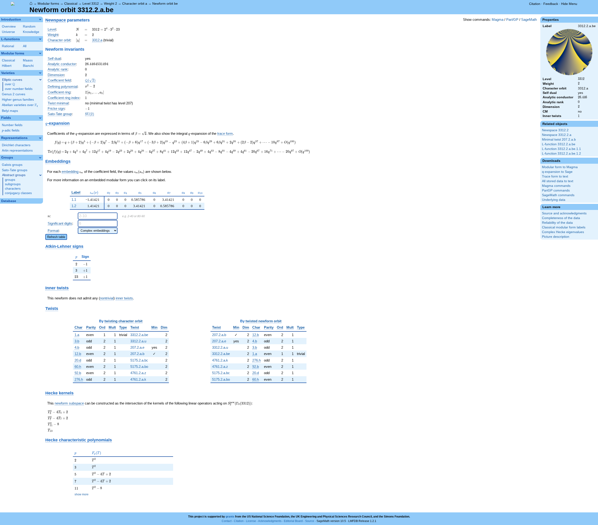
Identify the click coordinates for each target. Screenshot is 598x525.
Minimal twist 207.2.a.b (559, 139)
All (24, 46)
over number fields (18, 89)
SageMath (529, 19)
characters (13, 188)
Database (8, 201)
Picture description (555, 236)
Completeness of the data (561, 218)
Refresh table (56, 237)
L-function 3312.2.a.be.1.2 (561, 153)
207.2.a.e (137, 347)
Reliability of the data (557, 222)
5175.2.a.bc (139, 360)
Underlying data (553, 200)
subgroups (13, 184)
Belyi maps (10, 111)
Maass (28, 60)
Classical (70, 3)
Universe (8, 32)
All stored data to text (557, 181)
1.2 (73, 206)
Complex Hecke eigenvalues (563, 232)
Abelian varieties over (20, 105)
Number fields (12, 125)
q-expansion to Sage (557, 172)
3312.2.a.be (139, 335)
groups (10, 179)
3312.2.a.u (138, 341)
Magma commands (556, 186)
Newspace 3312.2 (555, 130)
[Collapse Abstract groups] (40, 175)
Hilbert (6, 65)
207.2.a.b (137, 354)
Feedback (550, 4)
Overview (9, 26)
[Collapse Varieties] (40, 73)
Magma (497, 19)
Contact (226, 521)
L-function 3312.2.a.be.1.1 (561, 149)
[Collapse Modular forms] (40, 53)
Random (29, 26)
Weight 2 (110, 3)
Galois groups (12, 165)
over (10, 84)
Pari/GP (512, 19)
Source (309, 521)
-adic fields (10, 130)
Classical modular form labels (563, 227)
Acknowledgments (269, 521)
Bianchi (28, 65)
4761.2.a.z (138, 373)
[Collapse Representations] (40, 138)
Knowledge (31, 32)
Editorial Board (293, 521)
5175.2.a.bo (139, 367)
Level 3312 (90, 3)
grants (230, 516)
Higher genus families (18, 99)
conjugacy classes (18, 193)
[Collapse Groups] (40, 158)
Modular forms (48, 3)
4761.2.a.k (138, 379)
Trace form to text (555, 176)
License (251, 521)
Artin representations (17, 150)
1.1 (73, 200)
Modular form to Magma (560, 167)
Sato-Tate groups (14, 170)
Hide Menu (569, 4)
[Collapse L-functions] (40, 39)
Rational (8, 46)
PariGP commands (556, 190)
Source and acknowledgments (564, 213)
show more (82, 494)
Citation (534, 4)
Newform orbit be (165, 3)
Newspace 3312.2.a (556, 135)
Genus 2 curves (13, 94)
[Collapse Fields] (40, 118)
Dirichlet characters (16, 145)
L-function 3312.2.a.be (558, 144)
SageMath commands (558, 195)
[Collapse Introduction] (40, 19)
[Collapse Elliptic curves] (40, 80)
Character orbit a (134, 3)
